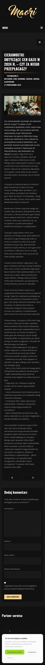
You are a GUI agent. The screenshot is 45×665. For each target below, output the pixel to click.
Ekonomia (21, 79)
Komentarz (9, 508)
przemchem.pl (12, 76)
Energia (29, 79)
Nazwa (7, 541)
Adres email (9, 555)
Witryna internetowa (12, 569)
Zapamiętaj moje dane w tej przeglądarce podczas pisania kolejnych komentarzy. (20, 587)
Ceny (15, 79)
